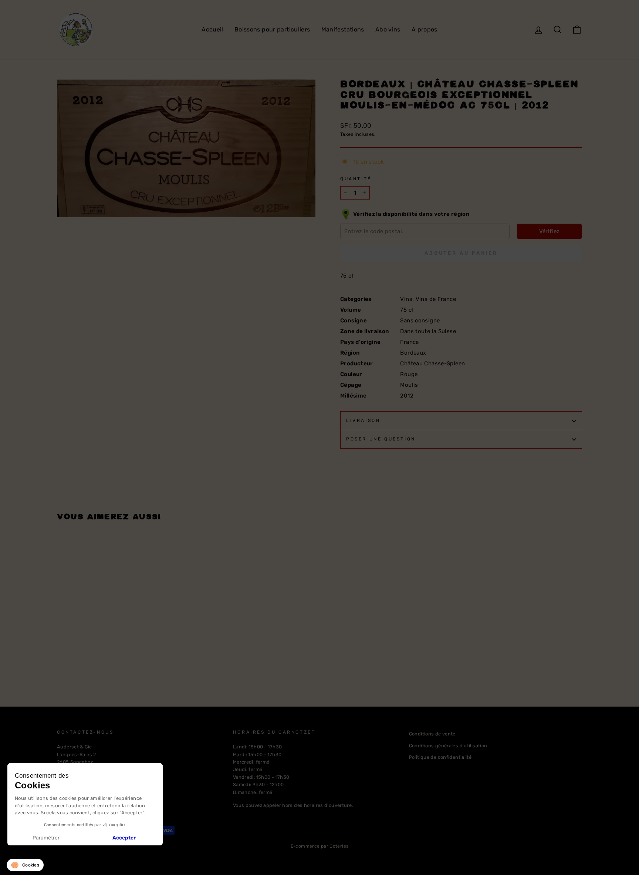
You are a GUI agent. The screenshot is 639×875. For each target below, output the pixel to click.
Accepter (124, 838)
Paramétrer (46, 838)
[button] (25, 865)
